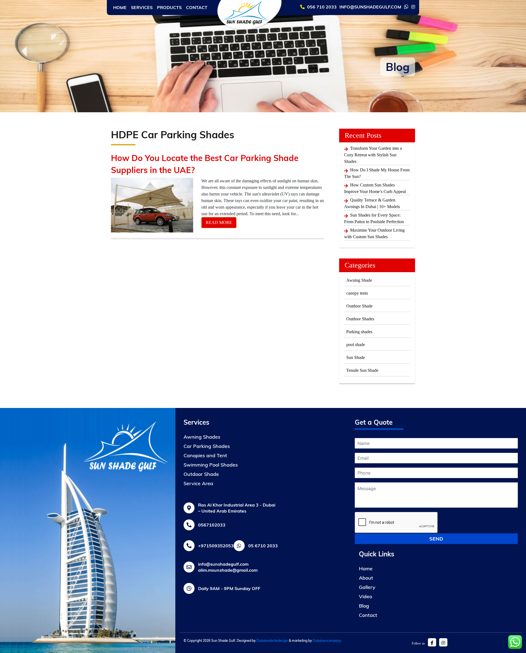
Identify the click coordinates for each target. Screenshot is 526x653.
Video (365, 596)
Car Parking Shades (207, 446)
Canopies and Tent (205, 455)
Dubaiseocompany (327, 640)
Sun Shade (355, 357)
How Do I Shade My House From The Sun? (377, 173)
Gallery (367, 587)
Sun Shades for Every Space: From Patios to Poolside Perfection (374, 218)
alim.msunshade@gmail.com (228, 570)
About (366, 578)
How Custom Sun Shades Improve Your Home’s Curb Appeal (375, 188)
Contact (196, 7)
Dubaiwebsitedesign (272, 640)
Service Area (198, 483)
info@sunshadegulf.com (223, 564)
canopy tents (357, 293)
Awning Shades (202, 437)
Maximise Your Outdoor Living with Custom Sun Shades (374, 233)
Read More (219, 222)
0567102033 (211, 525)
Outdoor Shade (359, 306)
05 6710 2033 (263, 545)
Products (169, 7)
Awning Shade (359, 280)
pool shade (355, 344)
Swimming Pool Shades (211, 465)
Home (120, 7)
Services (142, 7)
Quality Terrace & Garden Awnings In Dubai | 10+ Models (372, 203)
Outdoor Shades (360, 319)
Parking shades (359, 331)
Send (436, 539)
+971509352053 (216, 545)
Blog (364, 606)
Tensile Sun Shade (362, 370)
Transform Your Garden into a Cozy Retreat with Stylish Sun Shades (373, 155)
